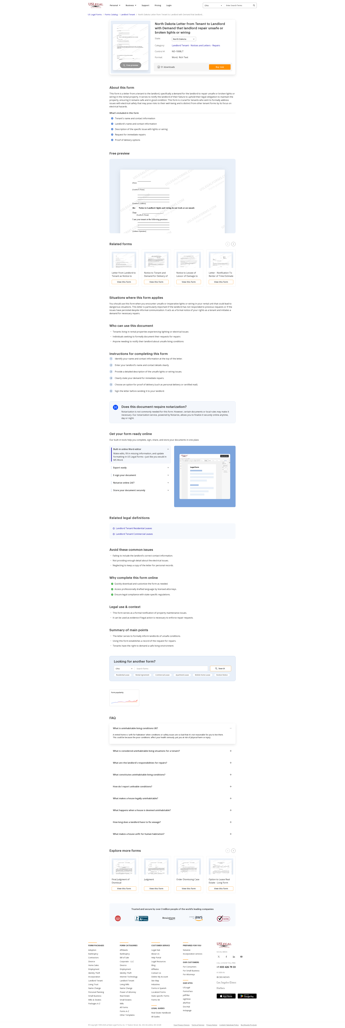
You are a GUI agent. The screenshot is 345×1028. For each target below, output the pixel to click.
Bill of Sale (124, 957)
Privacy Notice (211, 1025)
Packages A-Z (94, 1003)
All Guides (155, 1016)
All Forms (124, 1007)
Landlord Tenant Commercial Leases (134, 533)
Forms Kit (155, 999)
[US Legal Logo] (224, 944)
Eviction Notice (222, 675)
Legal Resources (158, 961)
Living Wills (124, 984)
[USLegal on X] (219, 957)
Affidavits (124, 950)
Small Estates (126, 999)
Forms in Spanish (158, 988)
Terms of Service (198, 1025)
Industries (155, 984)
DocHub (186, 1006)
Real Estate (125, 996)
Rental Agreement (142, 675)
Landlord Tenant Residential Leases (134, 528)
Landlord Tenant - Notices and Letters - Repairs (196, 45)
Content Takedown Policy (229, 1025)
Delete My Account (159, 976)
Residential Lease (122, 675)
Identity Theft (94, 973)
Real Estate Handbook (161, 1012)
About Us (155, 953)
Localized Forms (158, 992)
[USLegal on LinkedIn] (234, 957)
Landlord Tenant (95, 980)
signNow (187, 999)
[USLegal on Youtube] (241, 957)
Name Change (94, 988)
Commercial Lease (162, 675)
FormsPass (188, 991)
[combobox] (213, 5)
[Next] (233, 244)
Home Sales (93, 965)
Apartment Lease (182, 675)
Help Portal (156, 957)
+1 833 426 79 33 (226, 967)
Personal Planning (96, 992)
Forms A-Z (124, 1011)
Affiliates (155, 969)
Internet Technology (128, 976)
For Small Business (191, 970)
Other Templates (127, 1015)
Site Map (155, 980)
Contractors (93, 957)
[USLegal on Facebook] (226, 957)
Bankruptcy (93, 953)
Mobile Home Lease (202, 675)
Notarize (186, 950)
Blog (153, 965)
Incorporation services (192, 953)
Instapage (187, 1010)
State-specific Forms (160, 996)
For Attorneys (189, 974)
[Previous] (228, 244)
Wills (122, 1003)
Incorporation (94, 976)
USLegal (186, 987)
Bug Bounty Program (249, 1025)
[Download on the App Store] (226, 996)
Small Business (94, 996)
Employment (93, 969)
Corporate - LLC (127, 961)
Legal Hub (155, 950)
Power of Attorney (128, 992)
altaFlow (186, 1002)
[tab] (140, 454)
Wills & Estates (94, 999)
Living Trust (93, 984)
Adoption (92, 950)
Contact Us (156, 973)
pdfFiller (186, 995)
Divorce (91, 961)
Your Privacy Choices (181, 1025)
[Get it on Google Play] (247, 996)
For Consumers (189, 966)
